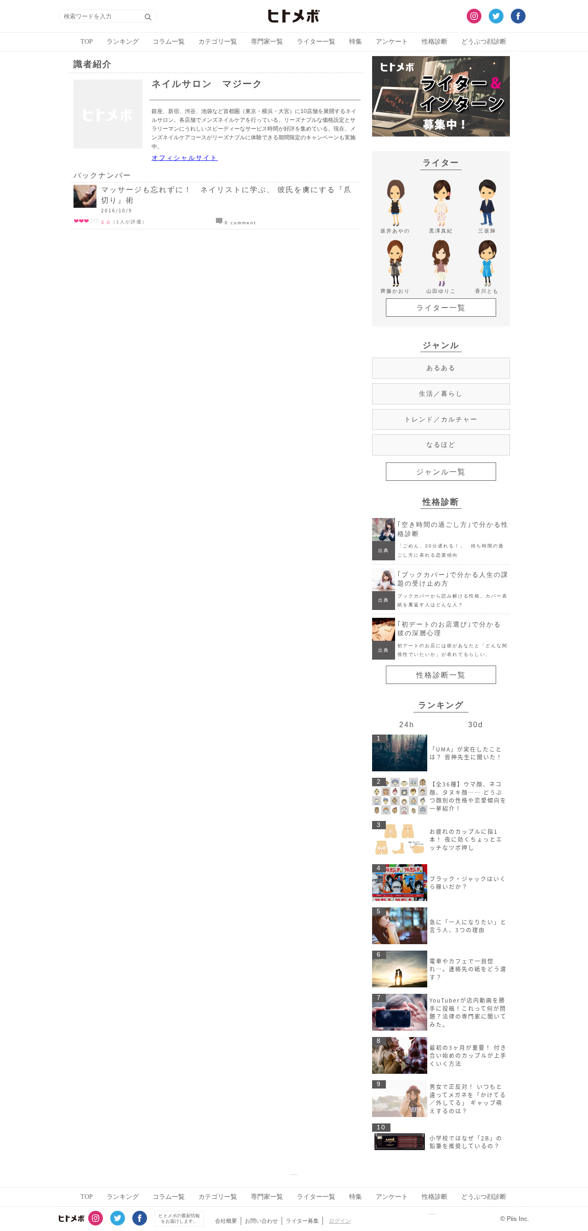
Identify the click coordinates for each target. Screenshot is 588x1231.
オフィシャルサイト (185, 157)
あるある (441, 367)
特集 (355, 41)
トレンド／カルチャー (441, 419)
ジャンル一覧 (441, 472)
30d (475, 724)
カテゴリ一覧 (217, 41)
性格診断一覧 (441, 675)
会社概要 (226, 1221)
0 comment (239, 222)
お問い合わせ (261, 1221)
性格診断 (434, 41)
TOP (86, 41)
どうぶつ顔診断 (483, 41)
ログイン (340, 1221)
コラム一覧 (169, 41)
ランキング (123, 41)
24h (406, 724)
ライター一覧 (316, 41)
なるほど (441, 444)
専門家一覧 (267, 41)
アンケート (392, 41)
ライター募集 (302, 1221)
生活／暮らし (441, 393)
